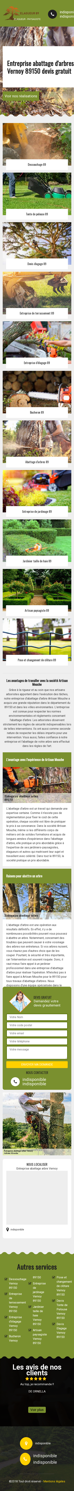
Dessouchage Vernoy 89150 (15, 1283)
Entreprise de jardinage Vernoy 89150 (39, 1292)
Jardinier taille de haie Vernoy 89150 (38, 1315)
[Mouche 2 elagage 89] (22, 13)
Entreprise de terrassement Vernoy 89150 (15, 1302)
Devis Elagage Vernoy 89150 (62, 1330)
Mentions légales (54, 1481)
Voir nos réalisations (21, 96)
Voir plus (37, 1410)
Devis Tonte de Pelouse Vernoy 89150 (62, 1309)
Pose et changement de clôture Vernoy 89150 (63, 1286)
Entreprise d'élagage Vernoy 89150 (15, 1324)
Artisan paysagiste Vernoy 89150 (39, 1336)
